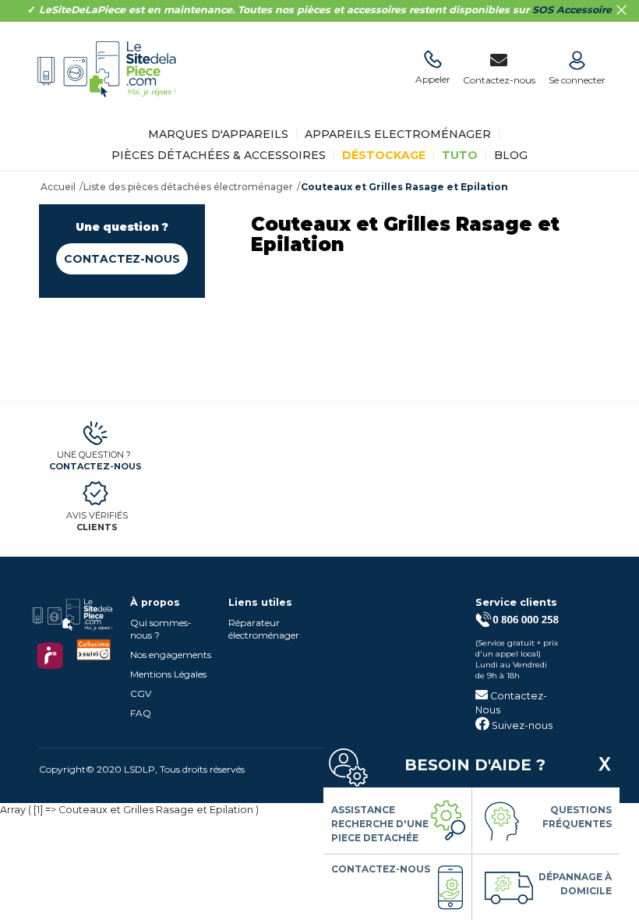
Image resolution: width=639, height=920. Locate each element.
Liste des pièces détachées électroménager (188, 187)
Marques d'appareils (218, 134)
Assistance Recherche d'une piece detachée (380, 824)
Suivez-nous (521, 725)
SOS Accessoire (572, 10)
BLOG (511, 155)
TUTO (460, 155)
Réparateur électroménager (263, 629)
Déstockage (383, 155)
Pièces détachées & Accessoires (218, 155)
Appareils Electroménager (398, 134)
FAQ (140, 713)
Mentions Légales (168, 674)
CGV (140, 693)
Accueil (58, 187)
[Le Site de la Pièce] (111, 108)
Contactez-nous (122, 259)
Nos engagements (170, 654)
